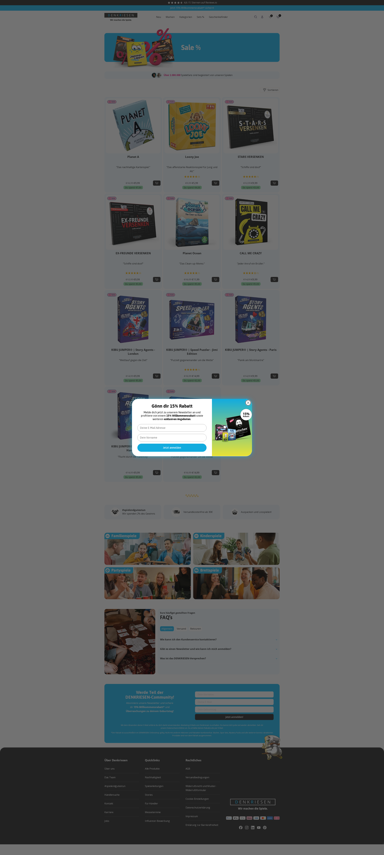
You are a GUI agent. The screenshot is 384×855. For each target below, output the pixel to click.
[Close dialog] (248, 402)
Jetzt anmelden (172, 447)
